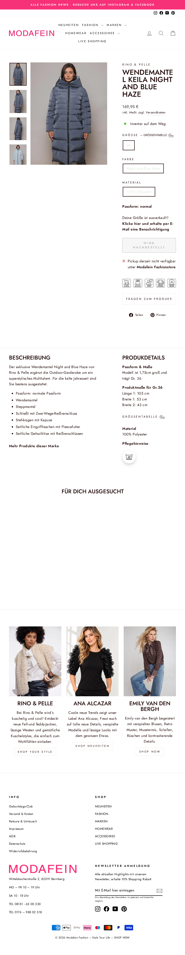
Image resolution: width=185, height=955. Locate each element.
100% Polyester (139, 191)
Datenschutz (17, 843)
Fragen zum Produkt (149, 299)
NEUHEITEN (68, 25)
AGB (12, 836)
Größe (145, 135)
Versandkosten (155, 112)
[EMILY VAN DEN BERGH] (150, 661)
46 (129, 145)
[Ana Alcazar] (92, 661)
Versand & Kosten (21, 814)
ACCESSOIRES (103, 33)
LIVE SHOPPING (92, 41)
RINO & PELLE (136, 64)
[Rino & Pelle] (35, 661)
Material (131, 182)
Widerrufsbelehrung (23, 851)
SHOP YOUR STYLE (35, 752)
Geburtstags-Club (21, 806)
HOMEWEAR (75, 33)
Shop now (150, 752)
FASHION (91, 25)
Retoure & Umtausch (23, 821)
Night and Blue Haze (143, 168)
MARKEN (115, 25)
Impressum (16, 828)
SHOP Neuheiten (92, 746)
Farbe (128, 159)
